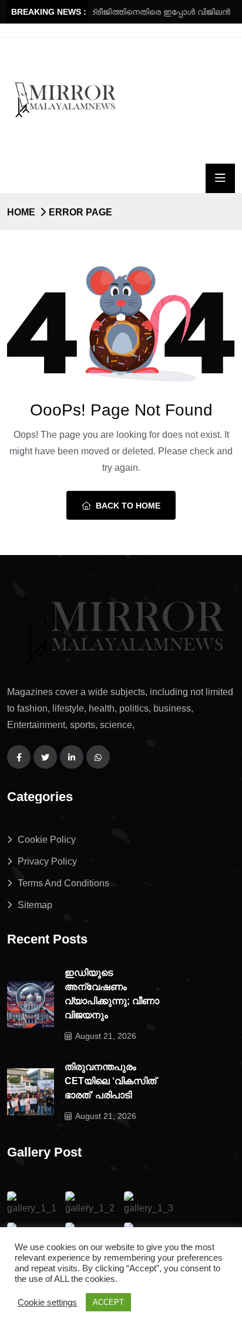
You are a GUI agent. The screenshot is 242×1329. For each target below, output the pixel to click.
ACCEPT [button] (108, 1302)
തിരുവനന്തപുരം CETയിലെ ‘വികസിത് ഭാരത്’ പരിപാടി (110, 1081)
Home (21, 212)
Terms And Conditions (63, 883)
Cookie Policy (47, 840)
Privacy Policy (47, 861)
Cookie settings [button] (47, 1302)
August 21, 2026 (105, 1036)
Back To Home (128, 505)
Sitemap (35, 905)
